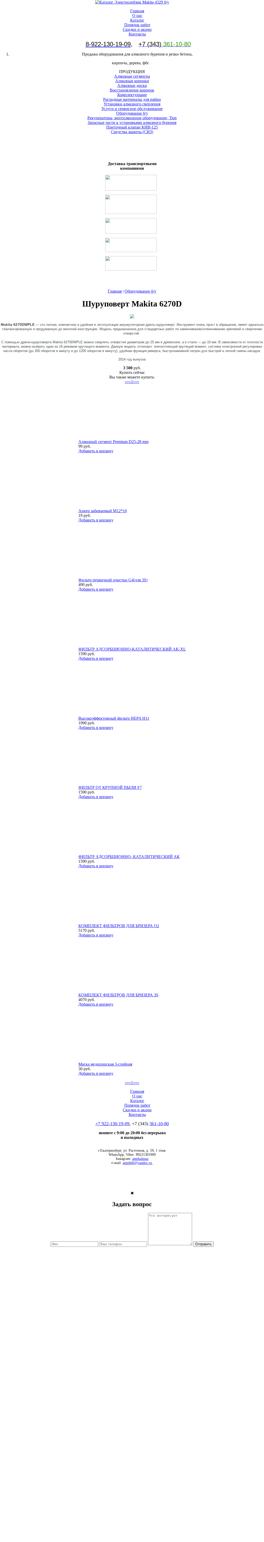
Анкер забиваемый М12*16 (102, 511)
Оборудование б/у (140, 291)
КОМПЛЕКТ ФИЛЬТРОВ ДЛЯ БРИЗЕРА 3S (118, 995)
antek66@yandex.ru (138, 1163)
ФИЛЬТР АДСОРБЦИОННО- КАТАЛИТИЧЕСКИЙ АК (129, 856)
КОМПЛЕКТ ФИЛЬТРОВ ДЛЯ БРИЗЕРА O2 (118, 926)
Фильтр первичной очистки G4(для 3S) (112, 580)
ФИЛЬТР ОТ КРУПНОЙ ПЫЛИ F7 (110, 787)
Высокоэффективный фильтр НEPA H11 (113, 718)
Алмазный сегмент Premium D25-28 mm (113, 441)
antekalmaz (140, 1159)
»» (137, 382)
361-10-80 (159, 1123)
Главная (115, 291)
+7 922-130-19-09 (112, 1123)
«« (127, 382)
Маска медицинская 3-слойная (105, 1064)
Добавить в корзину (95, 451)
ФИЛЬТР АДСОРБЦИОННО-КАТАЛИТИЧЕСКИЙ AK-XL (132, 649)
